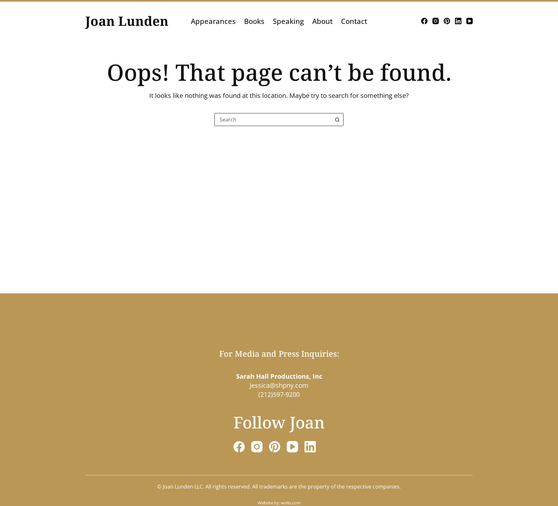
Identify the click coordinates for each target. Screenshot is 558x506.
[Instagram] (435, 21)
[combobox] (273, 119)
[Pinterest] (447, 21)
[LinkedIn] (458, 21)
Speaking (288, 21)
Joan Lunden (127, 21)
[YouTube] (469, 21)
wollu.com (291, 503)
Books (254, 21)
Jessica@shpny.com (279, 385)
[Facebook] (424, 21)
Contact (354, 21)
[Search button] (337, 119)
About (322, 21)
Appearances (213, 21)
